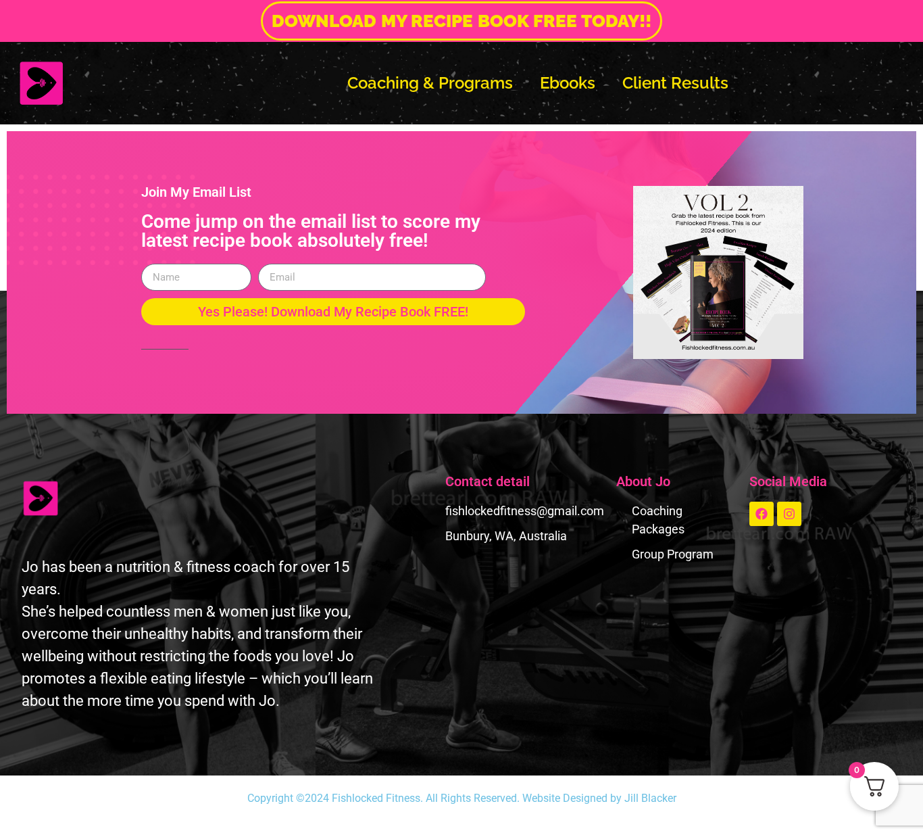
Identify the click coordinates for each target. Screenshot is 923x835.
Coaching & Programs (430, 83)
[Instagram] (789, 514)
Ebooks (567, 83)
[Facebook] (761, 514)
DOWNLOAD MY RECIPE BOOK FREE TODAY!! (462, 21)
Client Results (675, 83)
